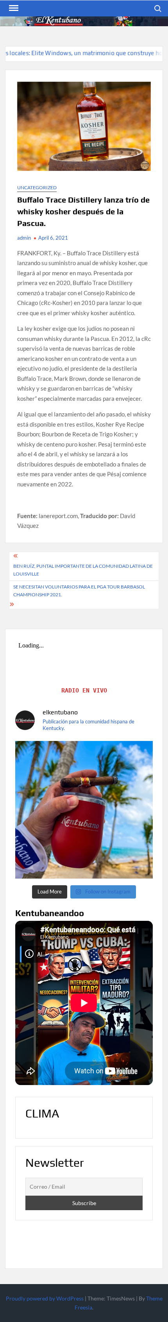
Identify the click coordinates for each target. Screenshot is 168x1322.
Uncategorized (37, 187)
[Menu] (13, 8)
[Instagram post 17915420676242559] (84, 810)
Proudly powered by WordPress (45, 1298)
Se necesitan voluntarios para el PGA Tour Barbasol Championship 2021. (79, 590)
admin (24, 238)
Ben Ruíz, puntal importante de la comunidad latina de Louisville (83, 570)
